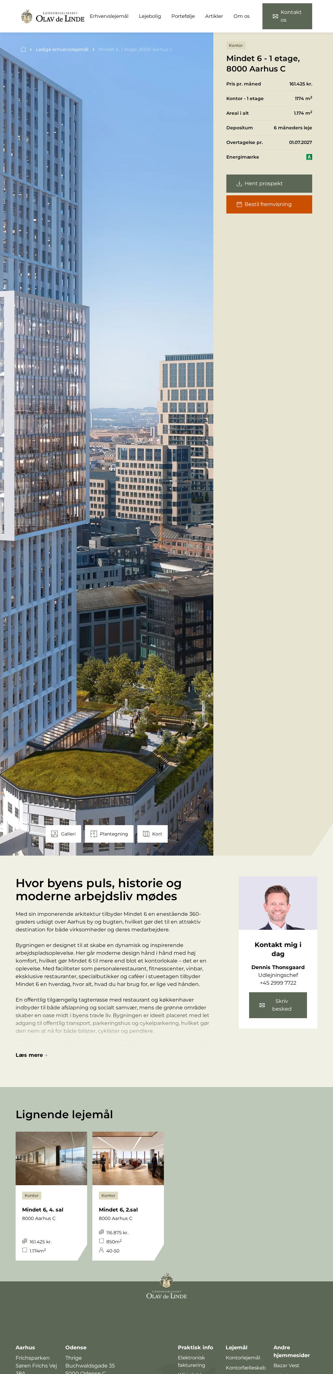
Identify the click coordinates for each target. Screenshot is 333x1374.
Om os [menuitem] (241, 16)
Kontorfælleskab (246, 1368)
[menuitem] (287, 16)
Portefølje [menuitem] (183, 16)
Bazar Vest (286, 1365)
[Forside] (23, 49)
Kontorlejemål (243, 1358)
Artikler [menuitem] (214, 16)
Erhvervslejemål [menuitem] (109, 16)
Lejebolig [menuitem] (150, 16)
